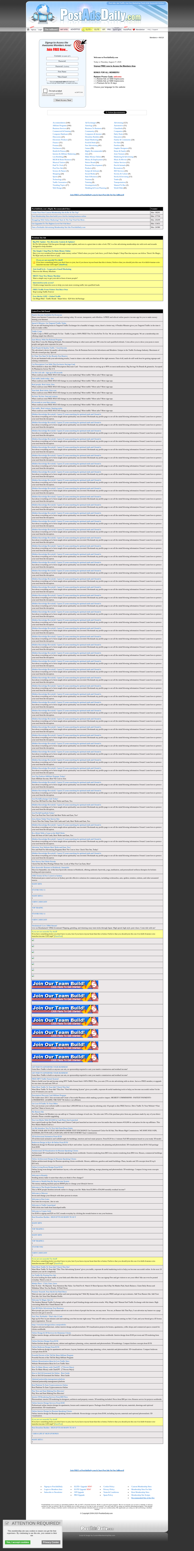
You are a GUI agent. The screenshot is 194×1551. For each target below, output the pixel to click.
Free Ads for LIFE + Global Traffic (47, 296)
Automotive (118, 125)
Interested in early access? (43, 283)
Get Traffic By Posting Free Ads (44, 1275)
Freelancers (57, 148)
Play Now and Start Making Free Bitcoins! (48, 1391)
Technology (57, 179)
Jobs (86, 154)
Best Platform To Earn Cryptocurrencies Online (50, 1385)
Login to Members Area (53, 1489)
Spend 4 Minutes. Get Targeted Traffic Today (49, 323)
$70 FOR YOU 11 (38, 890)
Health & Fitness (59, 151)
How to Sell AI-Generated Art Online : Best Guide (51, 1373)
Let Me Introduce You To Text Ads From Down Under (52, 1128)
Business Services (59, 128)
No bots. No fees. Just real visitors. (45, 396)
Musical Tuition (59, 162)
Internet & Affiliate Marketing (64, 154)
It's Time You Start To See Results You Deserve (50, 356)
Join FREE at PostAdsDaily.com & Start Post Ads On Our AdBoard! (97, 195)
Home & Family (120, 151)
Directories (57, 137)
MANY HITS (37, 884)
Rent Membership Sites (140, 1492)
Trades (116, 179)
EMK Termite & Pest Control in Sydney (47, 876)
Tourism (88, 179)
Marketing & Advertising (123, 157)
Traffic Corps (37, 331)
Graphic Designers (121, 148)
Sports (55, 177)
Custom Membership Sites (141, 1486)
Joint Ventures (119, 154)
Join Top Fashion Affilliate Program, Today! (48, 776)
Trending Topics (59, 185)
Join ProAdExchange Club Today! (45, 799)
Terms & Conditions (111, 1492)
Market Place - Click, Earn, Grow (44, 1283)
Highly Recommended (93, 151)
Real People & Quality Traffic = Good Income (49, 348)
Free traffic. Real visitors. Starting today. (47, 408)
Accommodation (59, 123)
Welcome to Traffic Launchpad (44, 1205)
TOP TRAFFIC (37, 908)
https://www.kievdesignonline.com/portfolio (49, 1325)
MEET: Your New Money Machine (46, 276)
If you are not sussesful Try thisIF (49, 260)
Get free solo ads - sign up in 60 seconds (47, 372)
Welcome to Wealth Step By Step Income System (50, 1181)
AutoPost (63, 264)
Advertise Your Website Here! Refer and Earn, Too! (51, 847)
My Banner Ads (38, 1112)
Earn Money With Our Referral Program (47, 340)
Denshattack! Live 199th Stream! (44, 926)
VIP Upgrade (79, 1492)
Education (118, 137)
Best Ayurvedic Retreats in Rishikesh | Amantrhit (50, 867)
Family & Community (122, 140)
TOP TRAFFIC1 (38, 1229)
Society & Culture (121, 174)
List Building (58, 157)
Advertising (118, 123)
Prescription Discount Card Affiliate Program (49, 1095)
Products (88, 168)
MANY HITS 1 (37, 896)
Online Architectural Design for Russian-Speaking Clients (54, 1159)
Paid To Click (58, 165)
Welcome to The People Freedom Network (48, 1187)
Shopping (56, 174)
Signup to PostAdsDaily (53, 1486)
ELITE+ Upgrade (80, 1486)
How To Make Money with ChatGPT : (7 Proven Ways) (53, 1367)
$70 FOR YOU (37, 1247)
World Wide (118, 188)
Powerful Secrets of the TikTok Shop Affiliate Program (52, 1355)
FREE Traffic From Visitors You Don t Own (50, 289)
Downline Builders (92, 137)
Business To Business (93, 128)
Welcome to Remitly (40, 1175)
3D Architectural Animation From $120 (47, 1136)
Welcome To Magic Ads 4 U (42, 1300)
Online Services (120, 162)
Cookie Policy (108, 1486)
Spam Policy (108, 1495)
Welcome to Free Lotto (40, 1199)
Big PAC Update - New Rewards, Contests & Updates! (54, 242)
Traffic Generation (60, 182)
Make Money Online (93, 157)
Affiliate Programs (60, 125)
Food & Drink (90, 142)
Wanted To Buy (120, 185)
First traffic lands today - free (43, 378)
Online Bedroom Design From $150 (45, 1347)
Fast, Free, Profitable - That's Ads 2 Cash (47, 1316)
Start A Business (91, 177)
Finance (56, 142)
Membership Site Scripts (140, 1495)
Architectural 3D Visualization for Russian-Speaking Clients (55, 1151)
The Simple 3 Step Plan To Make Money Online (52, 251)
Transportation (119, 182)
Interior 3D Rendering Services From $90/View (50, 1397)
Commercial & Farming (62, 131)
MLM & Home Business (62, 159)
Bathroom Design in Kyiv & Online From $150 (50, 1142)
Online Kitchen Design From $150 (45, 1341)
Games (87, 148)
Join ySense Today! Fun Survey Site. (46, 819)
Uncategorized (90, 185)
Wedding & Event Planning (95, 188)
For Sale (117, 142)
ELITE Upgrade (80, 1489)
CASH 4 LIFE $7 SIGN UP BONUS (45, 1434)
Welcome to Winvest (40, 1193)
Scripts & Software (92, 171)
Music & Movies (120, 159)
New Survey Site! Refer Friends (44, 861)
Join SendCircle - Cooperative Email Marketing (52, 269)
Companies (118, 131)
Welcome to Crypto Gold (41, 1211)
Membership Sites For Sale (141, 1489)
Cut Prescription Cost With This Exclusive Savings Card (53, 364)
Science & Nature (59, 171)
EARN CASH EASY (39, 902)
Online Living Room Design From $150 (47, 1167)
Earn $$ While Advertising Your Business (48, 1308)
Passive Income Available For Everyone (47, 315)
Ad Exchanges (90, 123)
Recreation (118, 168)
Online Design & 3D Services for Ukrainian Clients (51, 1333)
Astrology (89, 125)
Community (89, 131)
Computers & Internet (93, 134)
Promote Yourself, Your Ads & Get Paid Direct (49, 1292)
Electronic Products (60, 140)
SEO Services (119, 171)
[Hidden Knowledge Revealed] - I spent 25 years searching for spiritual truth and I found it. (66, 414)
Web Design (57, 188)
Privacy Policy (109, 1489)
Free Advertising (91, 145)
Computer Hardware (60, 134)
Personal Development (93, 165)
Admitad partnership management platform (48, 1379)
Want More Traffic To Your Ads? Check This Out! (51, 1087)
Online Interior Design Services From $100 (48, 1403)
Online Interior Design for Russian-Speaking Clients (52, 1411)
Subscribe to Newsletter (53, 1492)
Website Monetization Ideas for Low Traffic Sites (50, 1361)
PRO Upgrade (79, 1495)
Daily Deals (118, 134)
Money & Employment (94, 159)
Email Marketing (91, 140)
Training (88, 182)
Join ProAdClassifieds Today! (43, 813)
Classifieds (118, 128)
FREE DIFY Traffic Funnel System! (45, 1079)
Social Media (90, 174)
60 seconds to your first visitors (44, 402)
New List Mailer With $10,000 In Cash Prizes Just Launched (55, 1120)
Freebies (117, 145)
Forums (55, 145)
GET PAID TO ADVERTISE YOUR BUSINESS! (50, 1067)
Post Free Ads (58, 168)
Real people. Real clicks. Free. (43, 384)
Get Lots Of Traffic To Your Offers (45, 1103)
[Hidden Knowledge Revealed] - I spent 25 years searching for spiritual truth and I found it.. (67, 661)
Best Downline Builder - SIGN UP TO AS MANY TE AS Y (54, 1217)
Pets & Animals (120, 165)
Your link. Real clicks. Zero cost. (44, 390)
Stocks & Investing (121, 177)
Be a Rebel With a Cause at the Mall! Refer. (48, 833)
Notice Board (90, 162)
